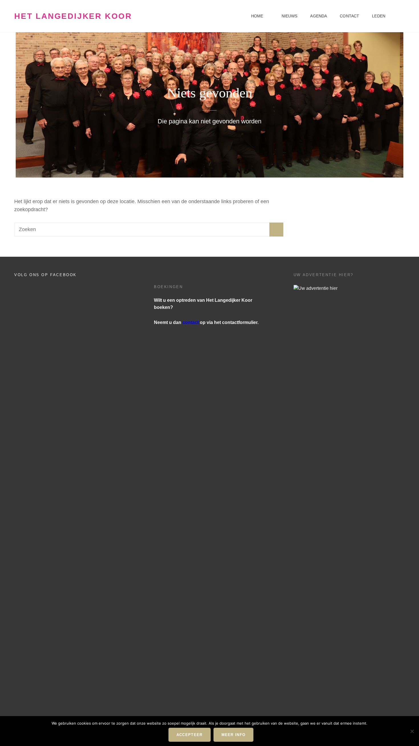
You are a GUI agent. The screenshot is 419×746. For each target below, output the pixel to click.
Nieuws (290, 16)
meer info (233, 735)
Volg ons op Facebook (45, 275)
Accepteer (189, 735)
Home (257, 16)
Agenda (318, 16)
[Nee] (412, 731)
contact (190, 322)
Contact (349, 16)
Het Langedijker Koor (73, 16)
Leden (378, 16)
